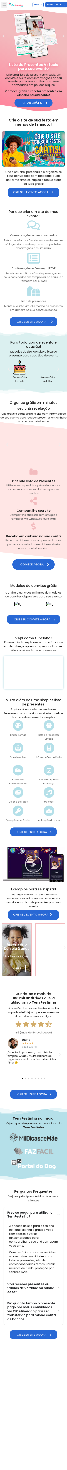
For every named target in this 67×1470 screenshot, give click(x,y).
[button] (4, 5)
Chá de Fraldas (50, 377)
